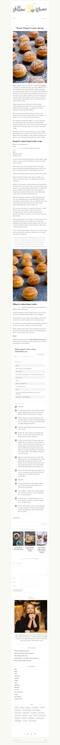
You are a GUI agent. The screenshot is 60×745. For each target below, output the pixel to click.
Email (14, 582)
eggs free (33, 712)
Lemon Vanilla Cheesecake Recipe (18, 548)
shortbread (17, 517)
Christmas (16, 678)
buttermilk (35, 707)
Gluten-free (17, 687)
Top (46, 740)
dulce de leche (17, 307)
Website (14, 585)
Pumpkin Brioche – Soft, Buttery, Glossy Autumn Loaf (26, 658)
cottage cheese (27, 710)
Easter (15, 683)
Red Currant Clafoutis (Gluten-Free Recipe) (24, 653)
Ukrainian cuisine (18, 698)
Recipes (16, 694)
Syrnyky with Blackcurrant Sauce (21, 651)
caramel (42, 707)
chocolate (18, 710)
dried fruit (26, 712)
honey (30, 715)
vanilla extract (17, 148)
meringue (17, 718)
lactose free (42, 715)
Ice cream (16, 689)
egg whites (41, 712)
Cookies (32, 25)
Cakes (27, 25)
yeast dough (32, 720)
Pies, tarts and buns (18, 692)
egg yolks (18, 715)
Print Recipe (41, 354)
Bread (15, 671)
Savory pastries (17, 696)
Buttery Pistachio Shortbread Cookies (30, 549)
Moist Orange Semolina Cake (20, 655)
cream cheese (36, 710)
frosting (24, 715)
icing (35, 715)
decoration (18, 712)
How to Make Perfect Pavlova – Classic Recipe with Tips (42, 550)
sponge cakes (40, 718)
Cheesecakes (17, 676)
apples (17, 707)
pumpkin (24, 718)
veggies (25, 720)
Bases (15, 669)
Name (14, 578)
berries (28, 707)
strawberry (18, 720)
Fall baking (16, 685)
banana (22, 707)
